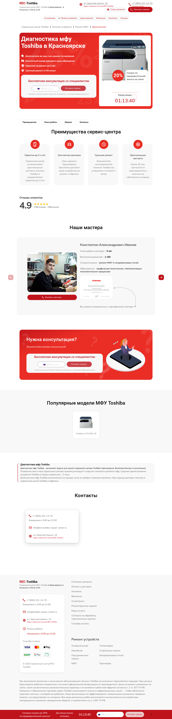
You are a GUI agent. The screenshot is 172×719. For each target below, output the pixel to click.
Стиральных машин (109, 650)
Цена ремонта (86, 18)
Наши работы (50, 122)
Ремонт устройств (69, 18)
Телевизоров (106, 645)
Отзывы (124, 18)
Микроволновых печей (111, 655)
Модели (68, 122)
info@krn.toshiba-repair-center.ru (50, 527)
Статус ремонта (117, 9)
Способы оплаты (80, 623)
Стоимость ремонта (81, 581)
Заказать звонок (141, 9)
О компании (49, 18)
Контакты (113, 18)
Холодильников (79, 645)
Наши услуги (78, 610)
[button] (161, 277)
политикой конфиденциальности (78, 94)
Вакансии (100, 18)
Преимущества (29, 122)
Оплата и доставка (81, 586)
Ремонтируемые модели (84, 606)
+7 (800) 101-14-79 (142, 3)
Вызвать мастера (53, 297)
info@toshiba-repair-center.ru (42, 612)
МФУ (74, 663)
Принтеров (105, 663)
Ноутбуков (77, 650)
